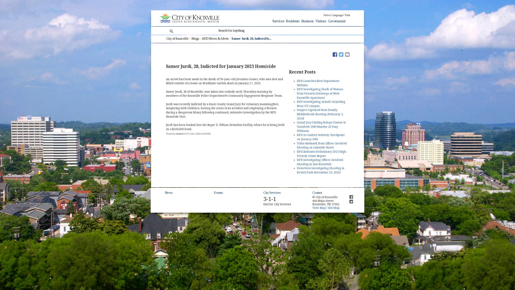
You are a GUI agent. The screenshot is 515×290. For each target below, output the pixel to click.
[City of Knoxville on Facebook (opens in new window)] (349, 195)
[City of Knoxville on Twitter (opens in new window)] (349, 200)
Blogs (195, 38)
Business (307, 21)
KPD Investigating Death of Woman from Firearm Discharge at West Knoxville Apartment (320, 93)
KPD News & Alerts (215, 38)
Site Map (333, 207)
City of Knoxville (177, 38)
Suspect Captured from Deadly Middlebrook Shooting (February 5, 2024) (320, 114)
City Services (272, 193)
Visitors (320, 21)
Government (337, 21)
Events (218, 193)
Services (278, 21)
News (169, 193)
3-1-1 (269, 199)
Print (347, 15)
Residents (292, 21)
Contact (317, 193)
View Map (318, 207)
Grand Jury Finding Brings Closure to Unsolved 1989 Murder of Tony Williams (321, 126)
